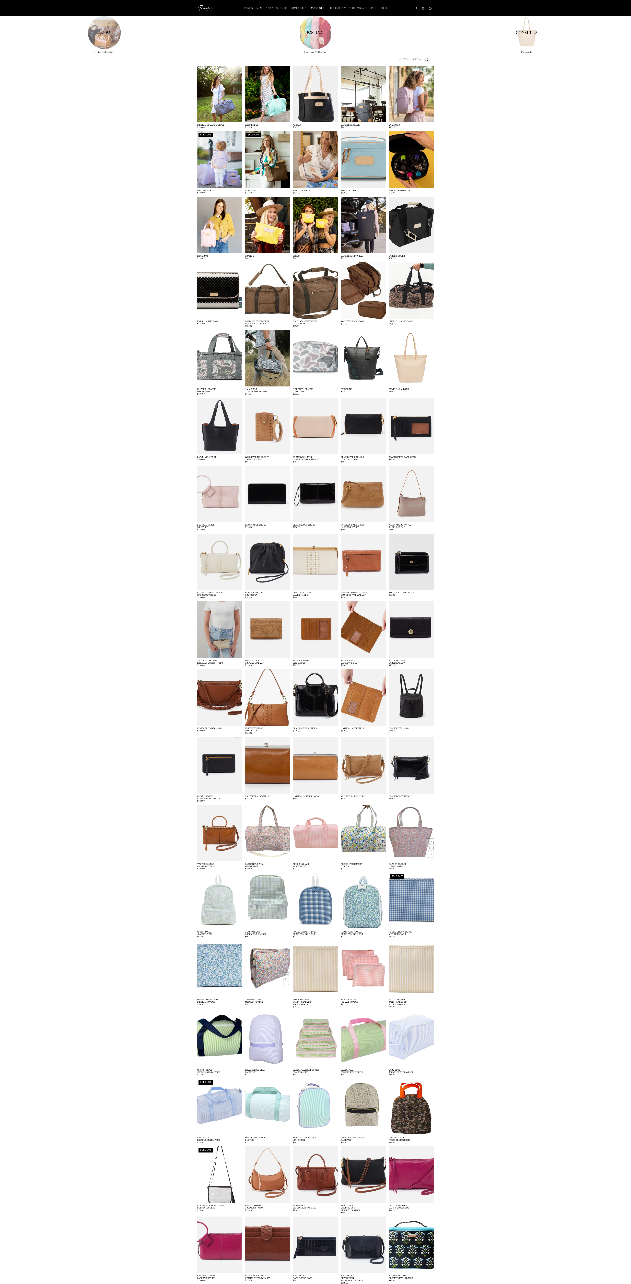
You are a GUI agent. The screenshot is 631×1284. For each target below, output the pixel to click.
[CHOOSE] (237, 117)
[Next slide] (237, 94)
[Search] (416, 8)
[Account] (423, 8)
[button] (416, 59)
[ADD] (429, 183)
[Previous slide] (202, 94)
